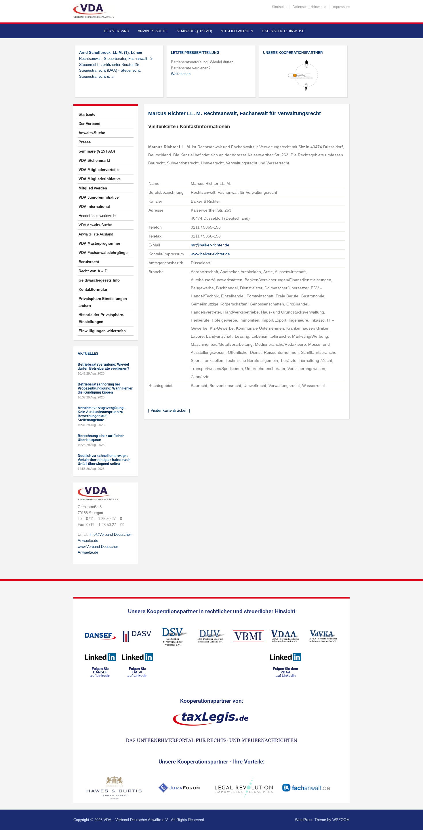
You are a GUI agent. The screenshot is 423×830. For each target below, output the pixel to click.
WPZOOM (341, 820)
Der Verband (116, 31)
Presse (85, 142)
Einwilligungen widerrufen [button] (102, 331)
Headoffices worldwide (97, 216)
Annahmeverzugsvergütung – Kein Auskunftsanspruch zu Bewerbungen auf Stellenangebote (102, 414)
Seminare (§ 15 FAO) (194, 31)
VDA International (94, 206)
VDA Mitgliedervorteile (99, 170)
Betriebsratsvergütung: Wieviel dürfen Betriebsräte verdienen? (103, 366)
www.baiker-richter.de (210, 254)
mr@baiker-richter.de (210, 245)
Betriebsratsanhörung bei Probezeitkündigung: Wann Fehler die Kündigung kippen (105, 388)
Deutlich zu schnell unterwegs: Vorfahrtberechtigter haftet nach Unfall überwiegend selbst (104, 460)
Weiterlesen (180, 74)
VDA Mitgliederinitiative (100, 179)
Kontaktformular (93, 289)
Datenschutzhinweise (309, 7)
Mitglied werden (237, 31)
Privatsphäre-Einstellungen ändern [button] (103, 302)
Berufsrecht (89, 262)
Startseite (279, 7)
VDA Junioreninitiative (99, 197)
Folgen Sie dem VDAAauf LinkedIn (285, 672)
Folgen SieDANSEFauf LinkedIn (100, 672)
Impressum (341, 7)
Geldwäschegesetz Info (99, 280)
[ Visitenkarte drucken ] (169, 410)
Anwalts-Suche (153, 31)
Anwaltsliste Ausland (96, 234)
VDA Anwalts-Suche (95, 225)
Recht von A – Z (93, 271)
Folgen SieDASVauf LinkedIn (137, 672)
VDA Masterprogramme (99, 243)
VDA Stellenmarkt (94, 160)
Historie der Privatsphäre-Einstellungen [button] (101, 318)
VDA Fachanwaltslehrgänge (103, 252)
